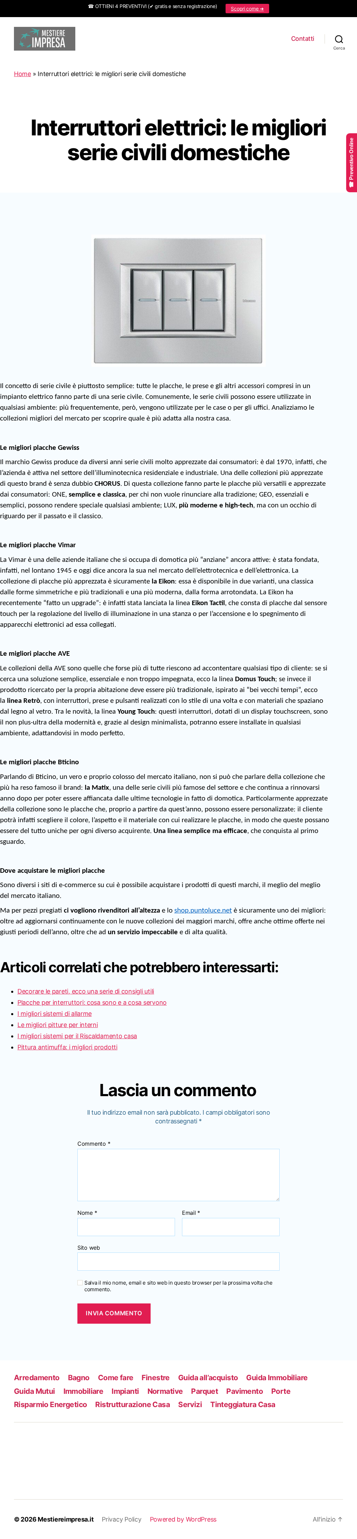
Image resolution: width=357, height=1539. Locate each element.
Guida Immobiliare (276, 1377)
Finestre (155, 1377)
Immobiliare (83, 1391)
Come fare (116, 1377)
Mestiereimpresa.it (65, 1519)
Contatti (302, 38)
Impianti (125, 1391)
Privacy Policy (121, 1519)
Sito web (88, 1247)
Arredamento (37, 1377)
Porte (280, 1391)
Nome (87, 1213)
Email (191, 1213)
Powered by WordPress (183, 1519)
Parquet (204, 1391)
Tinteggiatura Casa (242, 1404)
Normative (165, 1391)
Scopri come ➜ (247, 9)
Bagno (79, 1377)
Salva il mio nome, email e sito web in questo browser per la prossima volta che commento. (178, 1286)
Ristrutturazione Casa (132, 1404)
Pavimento (244, 1391)
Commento (93, 1144)
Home (22, 73)
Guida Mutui (34, 1391)
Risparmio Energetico (50, 1404)
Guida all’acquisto (208, 1377)
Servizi (190, 1404)
